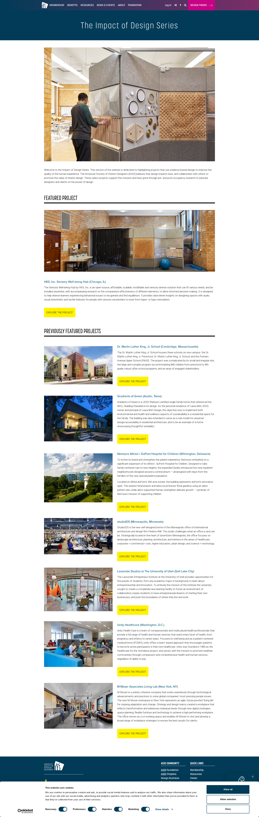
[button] (175, 5)
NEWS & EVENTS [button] (106, 5)
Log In (168, 5)
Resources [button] (87, 5)
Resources (196, 774)
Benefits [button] (72, 5)
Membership (197, 770)
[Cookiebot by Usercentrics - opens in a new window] (25, 811)
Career (193, 778)
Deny (228, 809)
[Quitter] (253, 776)
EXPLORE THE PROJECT (59, 312)
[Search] (185, 5)
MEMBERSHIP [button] (57, 5)
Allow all (227, 789)
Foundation (170, 770)
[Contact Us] (180, 5)
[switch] (92, 809)
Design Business (170, 778)
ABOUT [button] (121, 5)
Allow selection (228, 799)
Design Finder (199, 5)
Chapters (168, 774)
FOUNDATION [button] (134, 5)
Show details (162, 809)
